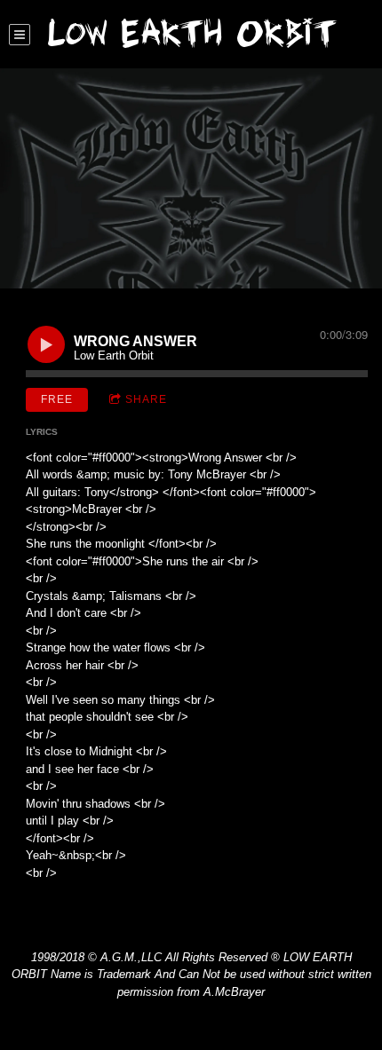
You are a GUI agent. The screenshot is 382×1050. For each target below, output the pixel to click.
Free (57, 399)
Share (146, 399)
